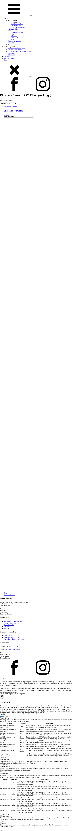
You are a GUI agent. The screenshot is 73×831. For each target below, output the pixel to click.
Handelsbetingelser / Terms (12, 637)
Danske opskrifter (16, 22)
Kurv (5, 60)
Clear (5, 593)
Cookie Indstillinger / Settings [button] (9, 694)
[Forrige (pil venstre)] (1, 830)
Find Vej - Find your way (15, 49)
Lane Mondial (15, 37)
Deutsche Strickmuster (18, 27)
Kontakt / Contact (9, 58)
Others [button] (2, 821)
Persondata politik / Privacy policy (14, 639)
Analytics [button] (3, 772)
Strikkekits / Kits (13, 29)
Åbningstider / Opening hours (16, 48)
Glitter (13, 39)
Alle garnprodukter (17, 32)
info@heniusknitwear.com (13, 649)
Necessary (5, 716)
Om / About (7, 56)
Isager (13, 34)
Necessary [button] (3, 714)
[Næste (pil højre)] (2, 830)
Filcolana (14, 36)
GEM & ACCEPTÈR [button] (6, 826)
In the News (11, 55)
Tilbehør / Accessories (14, 41)
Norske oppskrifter (17, 24)
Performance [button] (4, 765)
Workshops (11, 43)
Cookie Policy (8, 635)
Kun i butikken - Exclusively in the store (20, 51)
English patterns (16, 25)
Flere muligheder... (9, 595)
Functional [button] (3, 757)
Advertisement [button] (4, 814)
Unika (9, 44)
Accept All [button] (21, 694)
